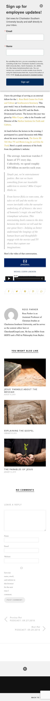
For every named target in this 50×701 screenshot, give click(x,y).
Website (7, 556)
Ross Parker (30, 309)
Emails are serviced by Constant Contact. (29, 75)
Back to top (37, 697)
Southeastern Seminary (27, 103)
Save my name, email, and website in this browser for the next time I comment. (9, 583)
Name (6, 536)
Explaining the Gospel (19, 430)
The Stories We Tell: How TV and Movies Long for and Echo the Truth (23, 142)
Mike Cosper (17, 117)
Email (6, 546)
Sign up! (25, 82)
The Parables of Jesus (18, 469)
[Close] (41, 6)
